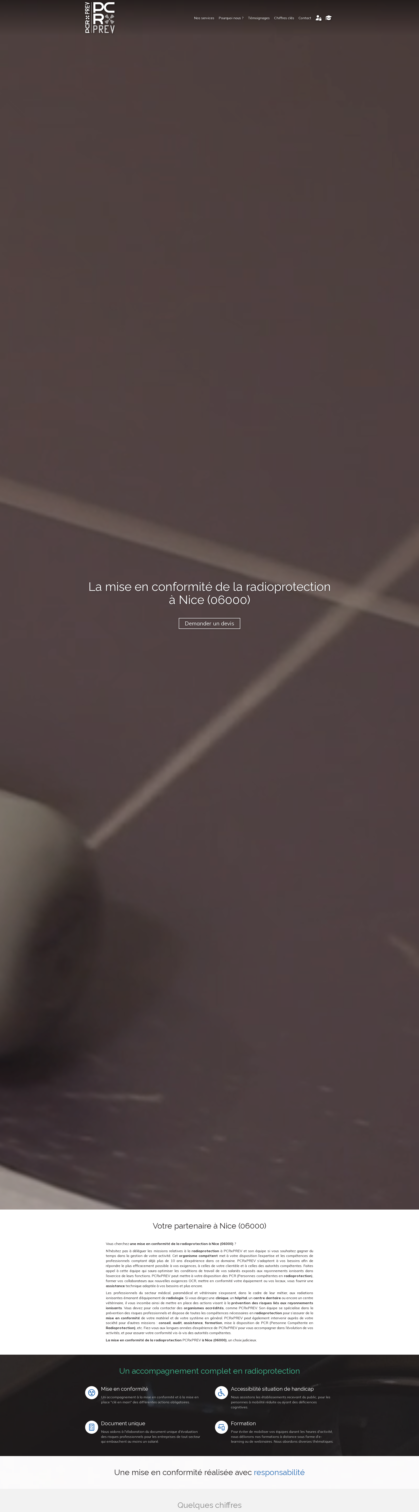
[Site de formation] (329, 18)
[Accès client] (318, 18)
